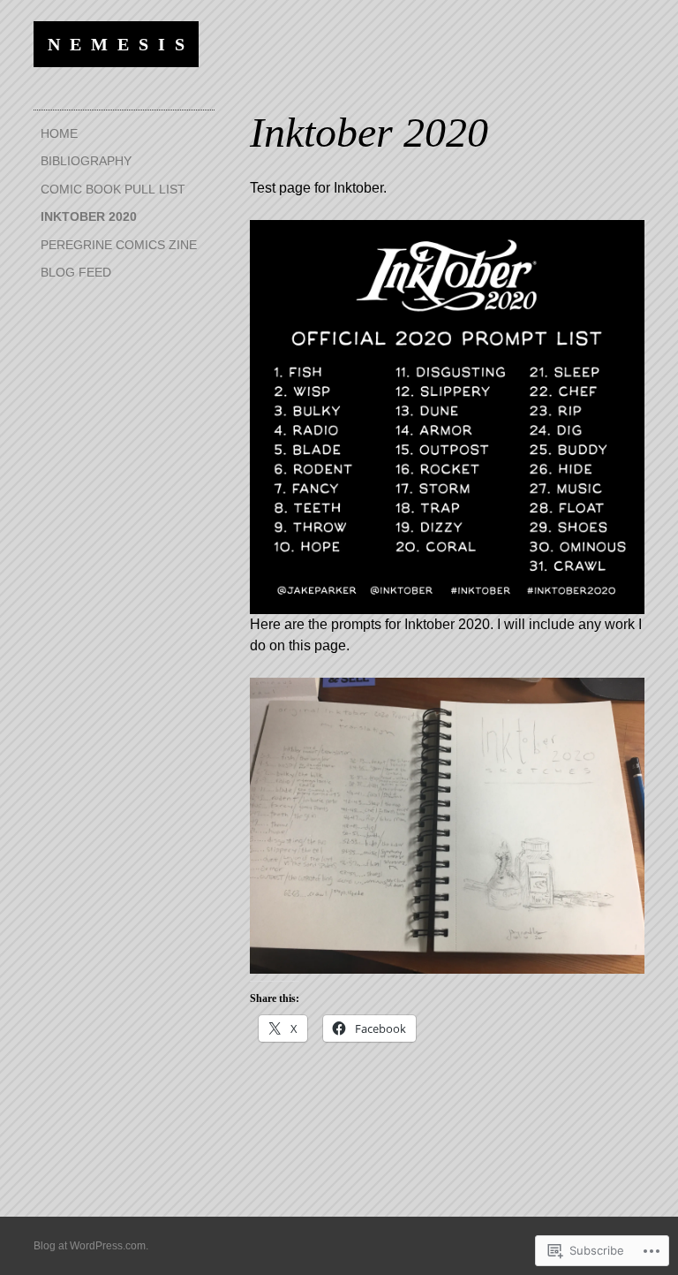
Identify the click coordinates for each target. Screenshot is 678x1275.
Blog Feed (76, 272)
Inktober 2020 (89, 216)
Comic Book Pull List (113, 189)
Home (59, 133)
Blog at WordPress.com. (91, 1246)
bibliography (86, 161)
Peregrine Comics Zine (119, 245)
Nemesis (121, 44)
